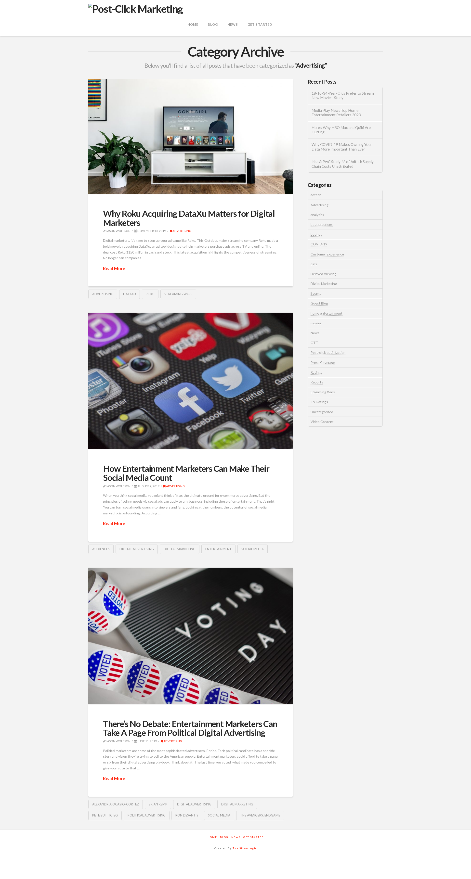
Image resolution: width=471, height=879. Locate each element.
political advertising (147, 815)
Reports (317, 382)
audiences (101, 549)
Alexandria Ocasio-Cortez (115, 804)
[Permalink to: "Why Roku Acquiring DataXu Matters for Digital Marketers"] (190, 136)
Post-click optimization (328, 352)
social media (252, 549)
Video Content (322, 422)
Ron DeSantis (186, 815)
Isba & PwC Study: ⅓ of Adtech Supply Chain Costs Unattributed (343, 163)
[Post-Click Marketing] (135, 8)
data (314, 264)
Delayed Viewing (323, 274)
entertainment (218, 549)
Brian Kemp (158, 804)
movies (316, 323)
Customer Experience (327, 254)
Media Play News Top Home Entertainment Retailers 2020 (336, 112)
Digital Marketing (324, 283)
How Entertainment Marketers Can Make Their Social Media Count (186, 473)
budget (316, 234)
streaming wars (178, 294)
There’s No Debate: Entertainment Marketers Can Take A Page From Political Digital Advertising (190, 728)
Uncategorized (322, 412)
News (315, 333)
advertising (102, 294)
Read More (114, 268)
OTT (314, 343)
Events (316, 293)
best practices (322, 224)
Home (212, 837)
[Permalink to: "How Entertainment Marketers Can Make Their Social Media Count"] (190, 381)
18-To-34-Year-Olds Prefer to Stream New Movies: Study (343, 95)
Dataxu (129, 294)
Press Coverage (323, 362)
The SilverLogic (245, 848)
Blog (224, 837)
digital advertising (136, 549)
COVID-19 (319, 244)
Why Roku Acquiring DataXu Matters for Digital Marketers (189, 218)
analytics (317, 215)
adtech (316, 195)
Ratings (316, 372)
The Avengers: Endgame (260, 815)
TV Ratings (319, 402)
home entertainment (326, 313)
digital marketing (180, 549)
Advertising (181, 231)
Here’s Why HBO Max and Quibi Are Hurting (341, 129)
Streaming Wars (323, 392)
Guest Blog (319, 303)
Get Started (253, 837)
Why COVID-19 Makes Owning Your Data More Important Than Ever (342, 146)
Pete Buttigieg (105, 815)
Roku (150, 294)
